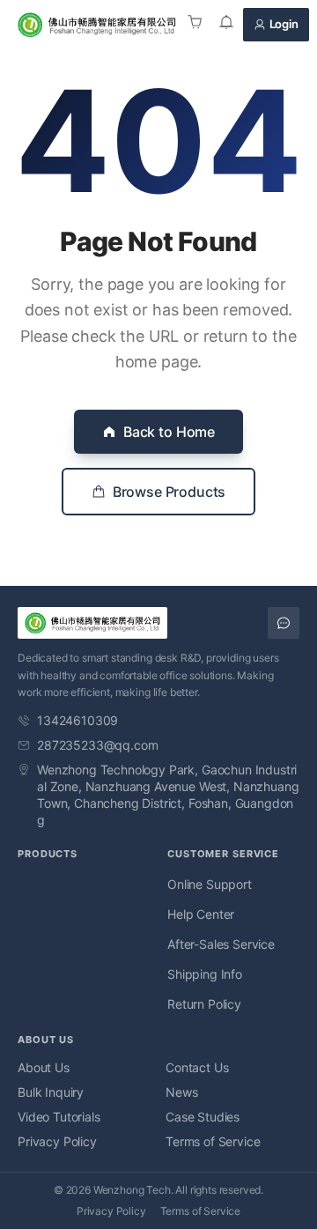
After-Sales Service (221, 944)
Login (284, 24)
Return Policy (204, 1003)
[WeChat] (283, 623)
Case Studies (203, 1116)
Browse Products (169, 491)
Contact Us (197, 1067)
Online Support (209, 884)
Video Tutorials (59, 1116)
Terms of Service (213, 1141)
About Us (44, 1067)
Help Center (200, 914)
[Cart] (195, 24)
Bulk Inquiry (51, 1092)
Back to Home (169, 432)
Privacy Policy (57, 1141)
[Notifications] (226, 24)
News (181, 1092)
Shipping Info (204, 973)
